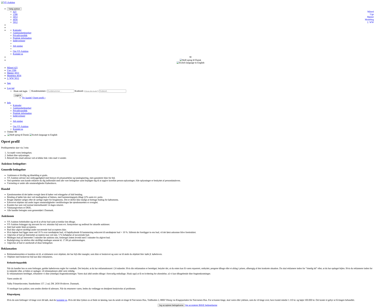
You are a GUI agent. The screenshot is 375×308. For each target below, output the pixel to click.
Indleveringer (19, 40)
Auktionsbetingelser (22, 33)
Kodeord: (79, 91)
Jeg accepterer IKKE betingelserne (201, 305)
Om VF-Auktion (20, 51)
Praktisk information (22, 38)
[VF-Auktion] (8, 2)
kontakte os (62, 300)
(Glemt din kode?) (91, 91)
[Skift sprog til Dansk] (190, 60)
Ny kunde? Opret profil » (34, 97)
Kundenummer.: (38, 91)
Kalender (17, 30)
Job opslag (18, 46)
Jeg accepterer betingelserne (171, 305)
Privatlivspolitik (20, 35)
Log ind (10, 88)
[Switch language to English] (190, 62)
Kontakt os (18, 54)
